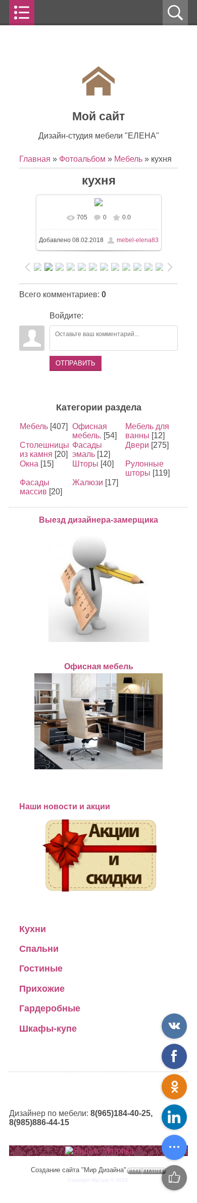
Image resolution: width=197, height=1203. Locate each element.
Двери (137, 445)
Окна (29, 463)
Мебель (128, 159)
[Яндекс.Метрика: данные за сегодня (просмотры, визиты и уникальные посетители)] (99, 1150)
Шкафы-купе (48, 1028)
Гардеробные (49, 1008)
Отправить (75, 363)
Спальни (39, 948)
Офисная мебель (98, 666)
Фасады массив (35, 487)
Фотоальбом (82, 159)
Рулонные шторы (144, 468)
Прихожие (42, 988)
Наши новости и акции (64, 806)
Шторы (85, 463)
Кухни (32, 928)
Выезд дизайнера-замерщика (98, 520)
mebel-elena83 (138, 240)
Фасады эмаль (87, 449)
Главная (35, 159)
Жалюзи (87, 482)
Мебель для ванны (147, 431)
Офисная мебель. (89, 431)
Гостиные (41, 968)
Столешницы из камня (44, 449)
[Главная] (98, 92)
